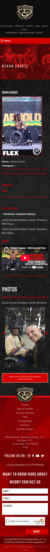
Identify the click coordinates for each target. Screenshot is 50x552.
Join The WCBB (7, 26)
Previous (3, 333)
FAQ (25, 417)
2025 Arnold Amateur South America (24, 220)
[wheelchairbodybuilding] (25, 12)
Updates (29, 26)
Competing (25, 421)
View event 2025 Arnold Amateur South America (25, 377)
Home (25, 405)
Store (37, 26)
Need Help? (19, 26)
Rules (24, 29)
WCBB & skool (25, 429)
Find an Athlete (25, 413)
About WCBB (25, 409)
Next (46, 333)
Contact (39, 33)
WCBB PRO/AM (11, 33)
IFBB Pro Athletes (26, 33)
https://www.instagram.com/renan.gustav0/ (25, 169)
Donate (45, 26)
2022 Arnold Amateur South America (24, 229)
